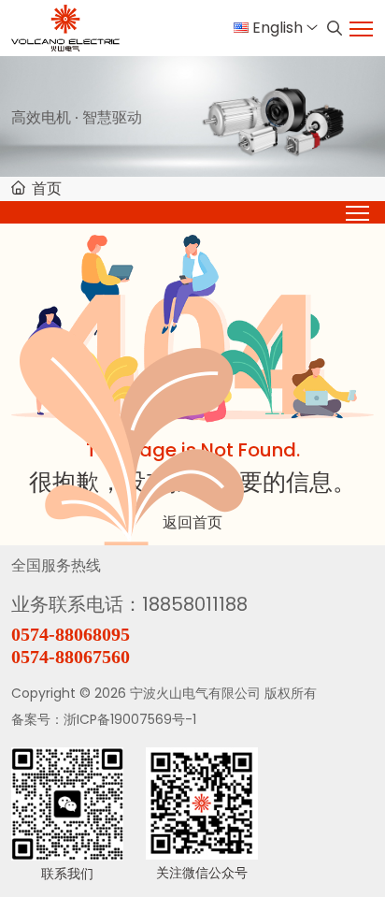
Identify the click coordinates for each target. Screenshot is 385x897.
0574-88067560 (70, 656)
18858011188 (195, 604)
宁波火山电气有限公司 (195, 693)
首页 (47, 188)
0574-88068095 (70, 634)
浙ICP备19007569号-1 (130, 719)
